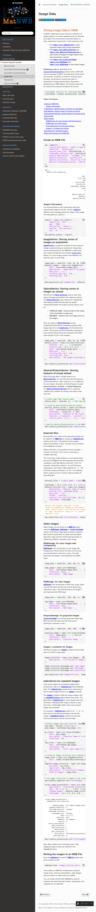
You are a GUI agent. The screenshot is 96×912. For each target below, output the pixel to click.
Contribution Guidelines (11, 149)
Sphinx (50, 908)
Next (84, 895)
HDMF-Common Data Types (13, 137)
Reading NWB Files (10, 114)
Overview (6, 43)
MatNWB (18, 3)
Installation (7, 47)
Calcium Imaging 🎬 (11, 83)
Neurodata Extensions (11, 121)
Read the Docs (81, 908)
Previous (45, 895)
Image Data (8, 76)
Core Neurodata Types (11, 133)
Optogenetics (9, 80)
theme (62, 908)
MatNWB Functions (10, 130)
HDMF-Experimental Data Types (14, 140)
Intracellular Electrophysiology (15, 73)
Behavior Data (9, 66)
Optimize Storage (9, 102)
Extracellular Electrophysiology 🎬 (16, 69)
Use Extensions (8, 99)
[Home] (39, 5)
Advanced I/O (8, 87)
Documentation (8, 152)
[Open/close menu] (1, 43)
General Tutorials (9, 59)
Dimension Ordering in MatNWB (14, 111)
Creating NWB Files (10, 118)
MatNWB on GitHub (81, 5)
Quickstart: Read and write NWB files (16, 50)
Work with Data (8, 95)
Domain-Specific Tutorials (12, 62)
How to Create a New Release (13, 156)
